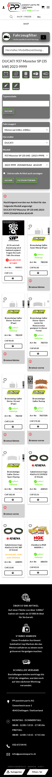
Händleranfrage (17, 767)
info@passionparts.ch (24, 753)
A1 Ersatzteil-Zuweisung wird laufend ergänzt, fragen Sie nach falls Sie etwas (13, 250)
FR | (39, 17)
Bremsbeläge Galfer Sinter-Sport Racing (13, 474)
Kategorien (16, 772)
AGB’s (40, 767)
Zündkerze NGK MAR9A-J (38, 546)
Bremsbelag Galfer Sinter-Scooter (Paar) (13, 320)
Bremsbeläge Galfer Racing (38, 399)
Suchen (8, 111)
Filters (35, 772)
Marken (32, 767)
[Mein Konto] (3, 7)
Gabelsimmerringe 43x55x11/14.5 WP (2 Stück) (13, 547)
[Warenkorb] (42, 7)
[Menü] (48, 7)
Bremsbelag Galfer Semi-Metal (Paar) (38, 246)
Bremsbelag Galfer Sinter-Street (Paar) (13, 401)
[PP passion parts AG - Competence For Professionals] (23, 7)
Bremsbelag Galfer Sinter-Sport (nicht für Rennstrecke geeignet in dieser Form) (38, 324)
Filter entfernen (26, 180)
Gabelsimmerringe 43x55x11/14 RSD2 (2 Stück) (38, 474)
